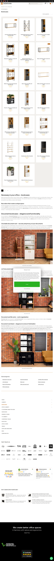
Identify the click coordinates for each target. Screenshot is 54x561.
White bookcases (6, 386)
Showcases (4, 411)
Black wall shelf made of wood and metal (43, 59)
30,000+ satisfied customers (38, 499)
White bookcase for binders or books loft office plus (43, 132)
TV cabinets (4, 416)
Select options (26, 90)
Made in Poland (9, 499)
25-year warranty (9, 493)
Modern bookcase (41, 381)
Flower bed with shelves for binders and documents (10, 181)
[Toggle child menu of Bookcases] (52, 404)
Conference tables (6, 419)
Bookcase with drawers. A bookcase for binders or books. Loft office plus (27, 59)
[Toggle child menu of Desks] (52, 400)
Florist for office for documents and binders (10, 108)
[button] (52, 474)
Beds (3, 431)
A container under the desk (8, 409)
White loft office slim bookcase (27, 180)
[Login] (47, 4)
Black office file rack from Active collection (43, 108)
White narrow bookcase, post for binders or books (27, 108)
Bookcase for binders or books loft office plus (10, 59)
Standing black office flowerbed (27, 156)
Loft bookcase (5, 381)
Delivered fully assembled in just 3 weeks (40, 493)
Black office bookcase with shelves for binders (43, 156)
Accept (27, 284)
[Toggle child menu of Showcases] (52, 412)
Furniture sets (5, 433)
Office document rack (24, 384)
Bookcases (4, 404)
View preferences (27, 288)
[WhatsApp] (51, 558)
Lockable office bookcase (43, 379)
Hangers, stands (5, 414)
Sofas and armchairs (7, 428)
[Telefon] (50, 1)
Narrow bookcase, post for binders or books (43, 35)
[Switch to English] (6, 1)
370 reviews (10, 474)
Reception (4, 421)
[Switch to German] (4, 1)
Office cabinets (5, 407)
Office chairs (5, 423)
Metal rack (22, 381)
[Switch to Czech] (8, 1)
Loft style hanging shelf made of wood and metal (10, 35)
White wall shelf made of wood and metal (43, 84)
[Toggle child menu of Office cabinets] (52, 407)
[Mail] (52, 1)
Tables (3, 426)
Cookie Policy (23, 291)
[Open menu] (52, 3)
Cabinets (4, 402)
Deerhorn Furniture (4, 6)
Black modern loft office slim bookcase (27, 84)
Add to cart (9, 89)
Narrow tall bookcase (7, 384)
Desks (3, 399)
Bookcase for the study (7, 379)
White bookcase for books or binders (10, 156)
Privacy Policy (27, 291)
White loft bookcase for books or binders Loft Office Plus (27, 132)
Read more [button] (20, 478)
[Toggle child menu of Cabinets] (52, 402)
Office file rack (41, 384)
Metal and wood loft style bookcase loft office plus (10, 84)
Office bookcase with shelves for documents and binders (10, 132)
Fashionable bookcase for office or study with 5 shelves (27, 35)
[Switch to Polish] (2, 1)
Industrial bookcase (24, 379)
